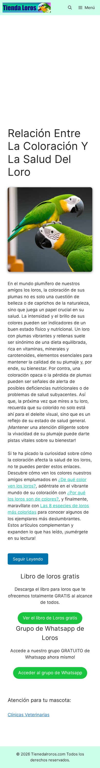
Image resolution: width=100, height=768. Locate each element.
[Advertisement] (50, 75)
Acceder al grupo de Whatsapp (50, 672)
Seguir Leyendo (28, 559)
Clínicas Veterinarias (28, 714)
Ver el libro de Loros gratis (50, 617)
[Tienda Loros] (27, 7)
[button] (70, 7)
